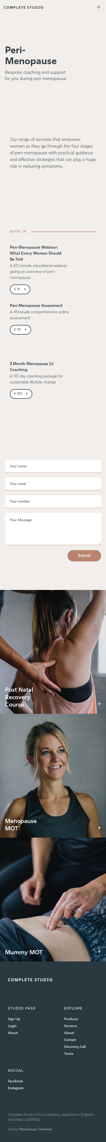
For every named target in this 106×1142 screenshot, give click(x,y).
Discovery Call (75, 1047)
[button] (98, 8)
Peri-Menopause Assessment (36, 306)
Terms (68, 1054)
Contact (70, 1040)
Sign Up (14, 1019)
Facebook (15, 1081)
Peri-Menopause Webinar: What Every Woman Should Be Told (35, 254)
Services (70, 1026)
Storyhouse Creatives (35, 1129)
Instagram (16, 1088)
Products (71, 1019)
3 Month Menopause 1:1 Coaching (31, 367)
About (13, 1033)
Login (12, 1026)
